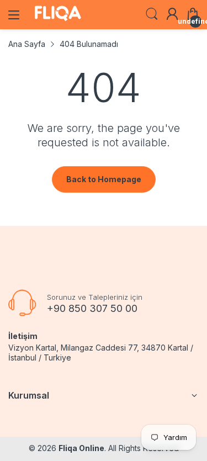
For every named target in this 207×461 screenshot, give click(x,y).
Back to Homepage (103, 179)
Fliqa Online (81, 448)
